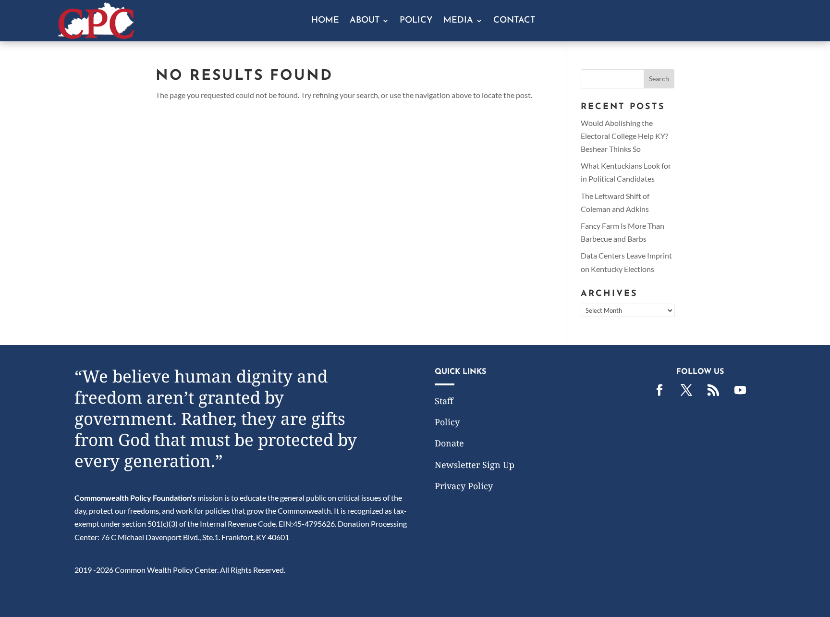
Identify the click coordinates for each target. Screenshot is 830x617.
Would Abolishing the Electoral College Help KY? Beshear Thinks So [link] (624, 135)
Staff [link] (444, 401)
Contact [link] (514, 21)
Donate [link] (449, 443)
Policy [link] (416, 21)
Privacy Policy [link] (464, 486)
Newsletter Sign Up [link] (474, 464)
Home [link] (325, 21)
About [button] (364, 21)
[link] (96, 35)
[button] (659, 78)
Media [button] (458, 21)
